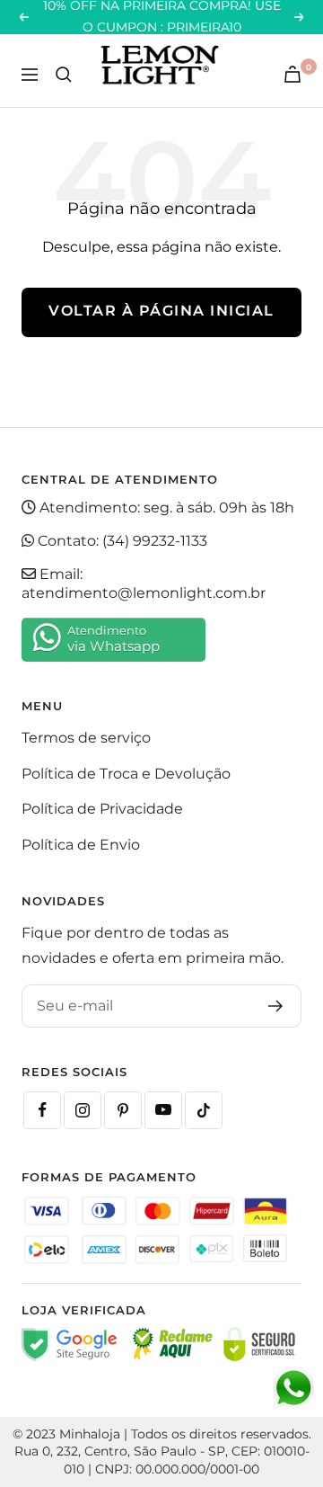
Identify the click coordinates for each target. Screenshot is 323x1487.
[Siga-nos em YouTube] (163, 1110)
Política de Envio (81, 844)
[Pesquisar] (64, 75)
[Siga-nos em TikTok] (204, 1110)
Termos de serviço (86, 737)
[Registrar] (276, 1006)
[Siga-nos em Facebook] (42, 1110)
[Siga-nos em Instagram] (82, 1110)
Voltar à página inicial (161, 310)
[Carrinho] (292, 74)
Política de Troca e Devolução (126, 773)
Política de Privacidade (102, 808)
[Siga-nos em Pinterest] (123, 1110)
